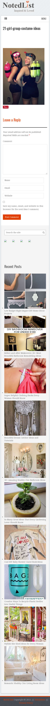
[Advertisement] (25, 40)
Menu (43, 18)
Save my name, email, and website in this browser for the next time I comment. (23, 207)
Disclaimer (40, 700)
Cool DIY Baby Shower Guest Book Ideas (23, 562)
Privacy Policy (26, 703)
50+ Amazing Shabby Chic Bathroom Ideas (24, 480)
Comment (7, 141)
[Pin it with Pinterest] (7, 243)
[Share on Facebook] (15, 243)
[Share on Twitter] (23, 243)
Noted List (8, 700)
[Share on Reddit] (31, 243)
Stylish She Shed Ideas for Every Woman (23, 644)
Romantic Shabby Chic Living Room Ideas (24, 683)
